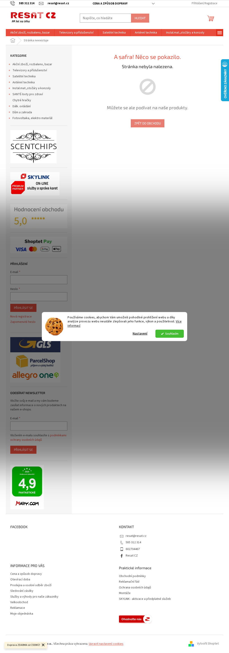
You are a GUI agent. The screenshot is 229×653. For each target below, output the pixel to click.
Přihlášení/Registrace (204, 3)
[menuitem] (30, 32)
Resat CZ (132, 555)
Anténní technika (24, 82)
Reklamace (17, 608)
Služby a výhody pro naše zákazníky (34, 596)
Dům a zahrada (22, 112)
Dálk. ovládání (22, 106)
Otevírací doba (20, 579)
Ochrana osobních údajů (135, 588)
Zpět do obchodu (147, 123)
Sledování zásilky (21, 591)
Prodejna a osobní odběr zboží (30, 585)
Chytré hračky (22, 100)
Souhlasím (171, 334)
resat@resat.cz (136, 536)
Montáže (125, 593)
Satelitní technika (24, 76)
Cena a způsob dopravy (110, 4)
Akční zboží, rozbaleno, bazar (32, 64)
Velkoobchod (19, 602)
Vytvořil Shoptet (208, 644)
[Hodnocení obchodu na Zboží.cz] (135, 619)
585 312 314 (133, 542)
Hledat (140, 18)
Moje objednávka (21, 613)
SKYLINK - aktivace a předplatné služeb (145, 599)
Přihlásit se (23, 308)
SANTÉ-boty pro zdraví (28, 94)
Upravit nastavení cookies (106, 644)
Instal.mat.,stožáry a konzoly (32, 88)
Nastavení (140, 333)
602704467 (133, 549)
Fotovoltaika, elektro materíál (32, 118)
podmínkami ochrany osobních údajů (38, 437)
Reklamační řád (129, 582)
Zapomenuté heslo (23, 322)
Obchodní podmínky (132, 576)
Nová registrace (21, 317)
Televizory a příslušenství (30, 70)
